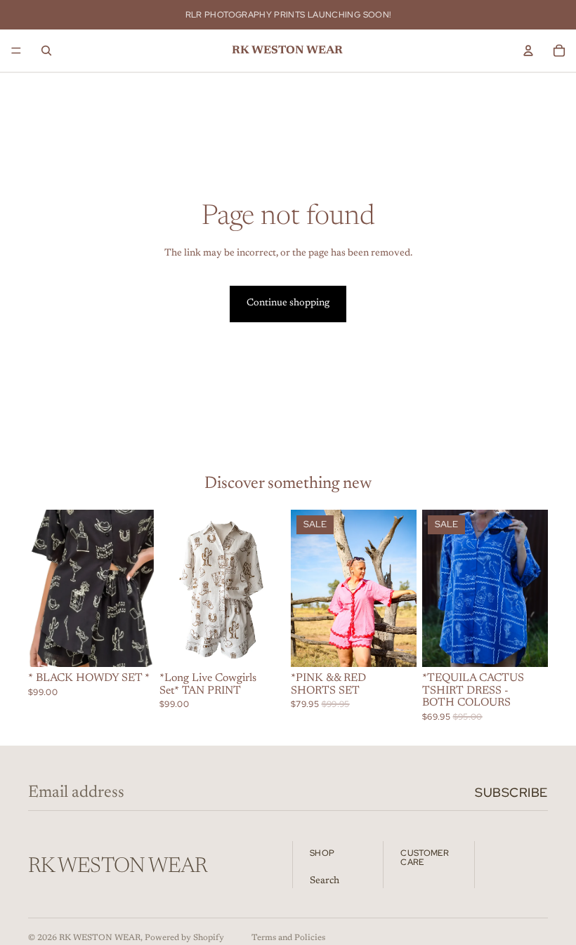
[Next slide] (138, 588)
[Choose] (132, 645)
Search (324, 880)
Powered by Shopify (184, 938)
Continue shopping (288, 303)
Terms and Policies (288, 938)
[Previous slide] (43, 588)
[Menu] (16, 50)
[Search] (46, 50)
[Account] (528, 50)
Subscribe (511, 792)
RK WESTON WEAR (99, 938)
